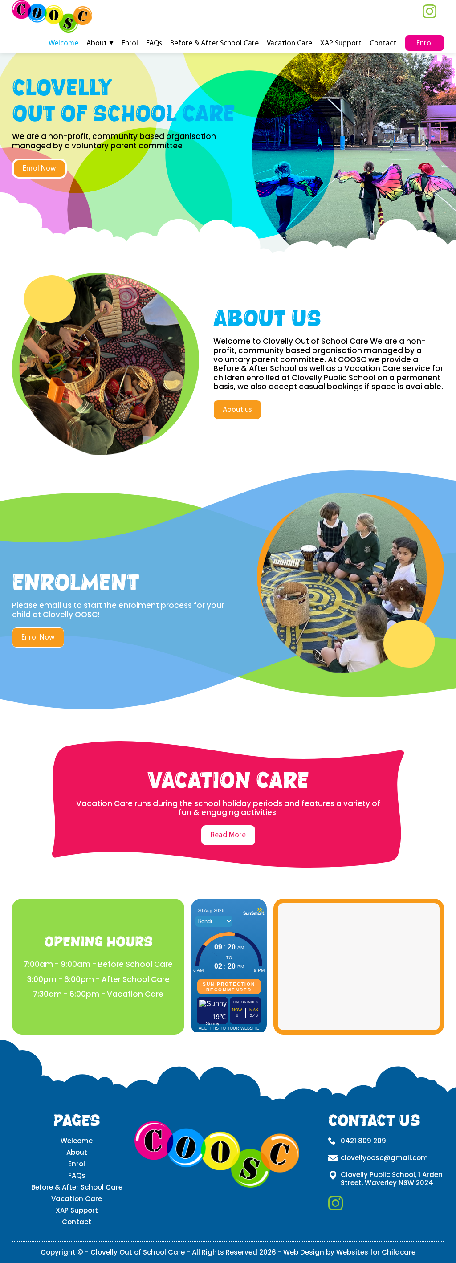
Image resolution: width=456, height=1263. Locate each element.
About (96, 42)
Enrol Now (39, 168)
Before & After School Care (214, 42)
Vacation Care (289, 42)
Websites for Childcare (375, 1252)
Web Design (303, 1252)
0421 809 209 (363, 1141)
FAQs (154, 42)
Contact (383, 42)
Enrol (130, 42)
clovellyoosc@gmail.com (384, 1158)
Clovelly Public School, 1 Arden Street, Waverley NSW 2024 (392, 1179)
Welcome (63, 42)
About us (237, 409)
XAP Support (341, 42)
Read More (228, 835)
